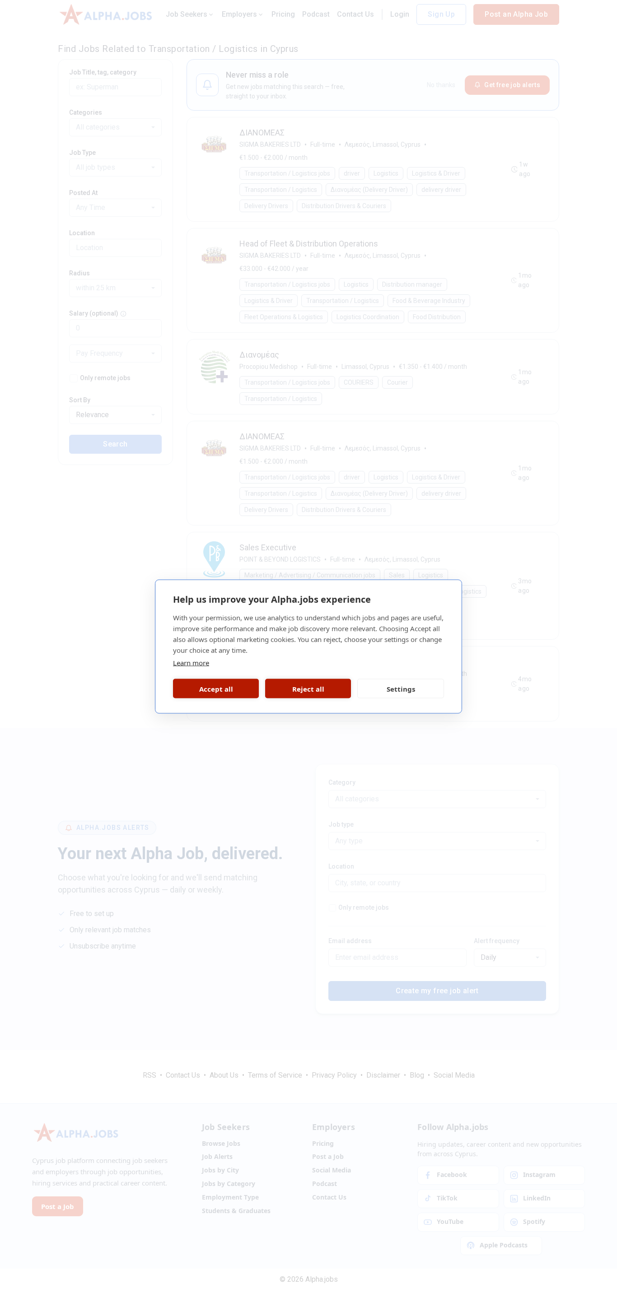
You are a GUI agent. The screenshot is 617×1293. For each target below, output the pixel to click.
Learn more (191, 662)
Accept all (216, 688)
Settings (401, 688)
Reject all (308, 688)
